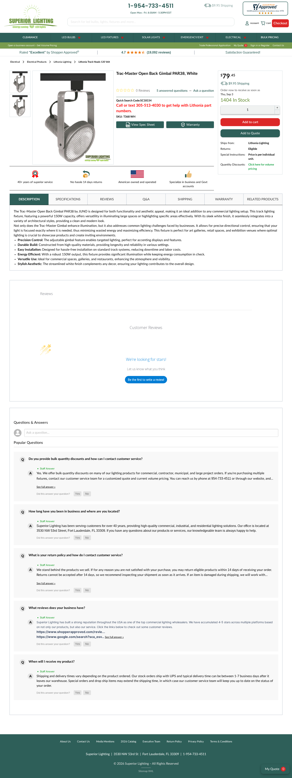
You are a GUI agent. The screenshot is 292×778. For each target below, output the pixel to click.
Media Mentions (105, 741)
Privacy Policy (196, 741)
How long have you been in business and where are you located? (74, 511)
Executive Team (151, 741)
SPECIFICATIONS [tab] (68, 199)
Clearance (30, 37)
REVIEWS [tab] (107, 199)
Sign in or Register (260, 45)
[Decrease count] (277, 112)
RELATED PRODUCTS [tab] (262, 199)
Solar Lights (151, 37)
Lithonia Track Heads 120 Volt (94, 62)
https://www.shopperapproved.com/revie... (71, 632)
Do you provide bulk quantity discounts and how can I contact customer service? (85, 459)
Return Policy (174, 741)
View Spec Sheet (143, 124)
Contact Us (278, 45)
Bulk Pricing (269, 37)
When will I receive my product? (51, 661)
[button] (146, 52)
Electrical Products (36, 62)
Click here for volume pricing (261, 166)
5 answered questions (172, 90)
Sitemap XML (146, 771)
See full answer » (46, 487)
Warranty (193, 124)
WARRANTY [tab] (224, 199)
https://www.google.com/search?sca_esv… (71, 637)
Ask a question (203, 90)
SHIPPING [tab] (185, 199)
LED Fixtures (109, 37)
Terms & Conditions (221, 741)
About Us (65, 741)
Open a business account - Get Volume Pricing (32, 45)
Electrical (233, 37)
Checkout (280, 23)
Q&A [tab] (146, 199)
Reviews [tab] (46, 293)
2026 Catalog (128, 741)
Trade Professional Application (215, 45)
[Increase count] (277, 107)
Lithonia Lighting (62, 62)
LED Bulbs (68, 37)
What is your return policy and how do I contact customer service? (76, 555)
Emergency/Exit (192, 37)
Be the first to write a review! (146, 380)
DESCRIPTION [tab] (29, 199)
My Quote (240, 45)
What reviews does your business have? (57, 608)
